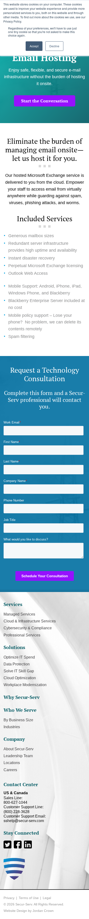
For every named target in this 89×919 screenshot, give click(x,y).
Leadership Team (18, 756)
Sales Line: (15, 800)
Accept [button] (34, 46)
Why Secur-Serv (22, 697)
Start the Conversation (44, 101)
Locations (12, 763)
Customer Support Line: (23, 809)
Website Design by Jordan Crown (29, 911)
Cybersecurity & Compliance (28, 628)
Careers (10, 770)
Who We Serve (20, 710)
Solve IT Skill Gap (19, 671)
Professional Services (22, 635)
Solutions (14, 647)
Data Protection (17, 664)
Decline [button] (54, 46)
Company (14, 739)
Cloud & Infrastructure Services (30, 621)
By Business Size (18, 720)
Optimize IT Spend (19, 657)
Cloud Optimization (20, 678)
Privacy (9, 898)
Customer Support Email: (25, 818)
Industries (12, 727)
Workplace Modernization (25, 685)
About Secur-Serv (18, 749)
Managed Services (19, 614)
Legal (47, 898)
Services (13, 604)
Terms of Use (29, 898)
